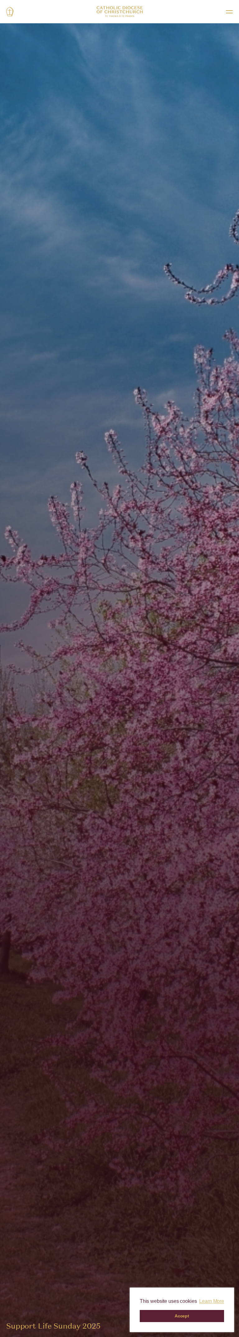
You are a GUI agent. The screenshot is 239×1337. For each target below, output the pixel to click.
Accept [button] (182, 1315)
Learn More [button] (211, 1301)
